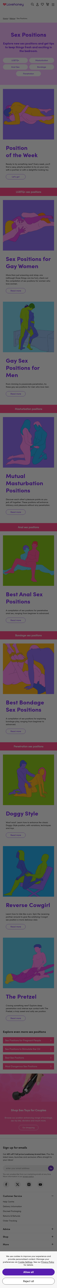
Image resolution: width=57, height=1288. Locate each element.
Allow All (28, 1272)
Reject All (28, 1281)
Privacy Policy (47, 1262)
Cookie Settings (25, 1262)
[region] (28, 1269)
